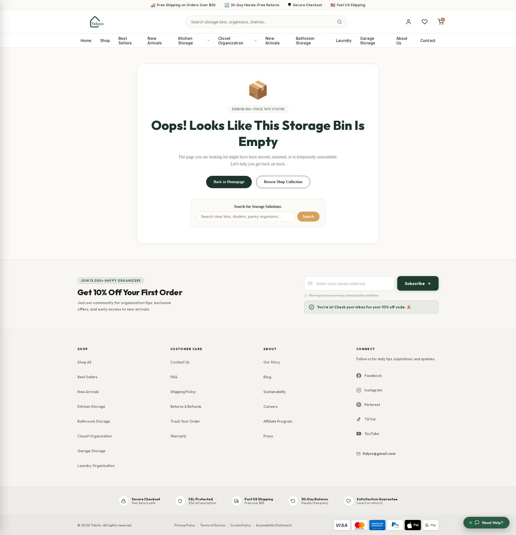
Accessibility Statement (274, 525)
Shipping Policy (183, 391)
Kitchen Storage (185, 40)
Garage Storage (367, 40)
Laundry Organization (96, 465)
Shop (105, 40)
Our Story (271, 362)
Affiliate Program (277, 421)
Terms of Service (212, 525)
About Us (402, 40)
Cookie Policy (240, 525)
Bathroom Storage (305, 40)
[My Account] (408, 21)
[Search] (339, 21)
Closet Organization (230, 40)
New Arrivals (155, 40)
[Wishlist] (424, 21)
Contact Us (179, 362)
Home (86, 40)
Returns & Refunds (185, 406)
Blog (267, 376)
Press (268, 436)
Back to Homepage (229, 182)
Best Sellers (125, 40)
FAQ (173, 376)
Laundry (344, 40)
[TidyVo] (96, 21)
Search (308, 217)
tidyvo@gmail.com (379, 453)
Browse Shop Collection (283, 182)
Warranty (178, 436)
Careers (270, 406)
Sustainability (274, 391)
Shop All (84, 362)
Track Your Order (185, 421)
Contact (427, 40)
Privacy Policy (184, 525)
